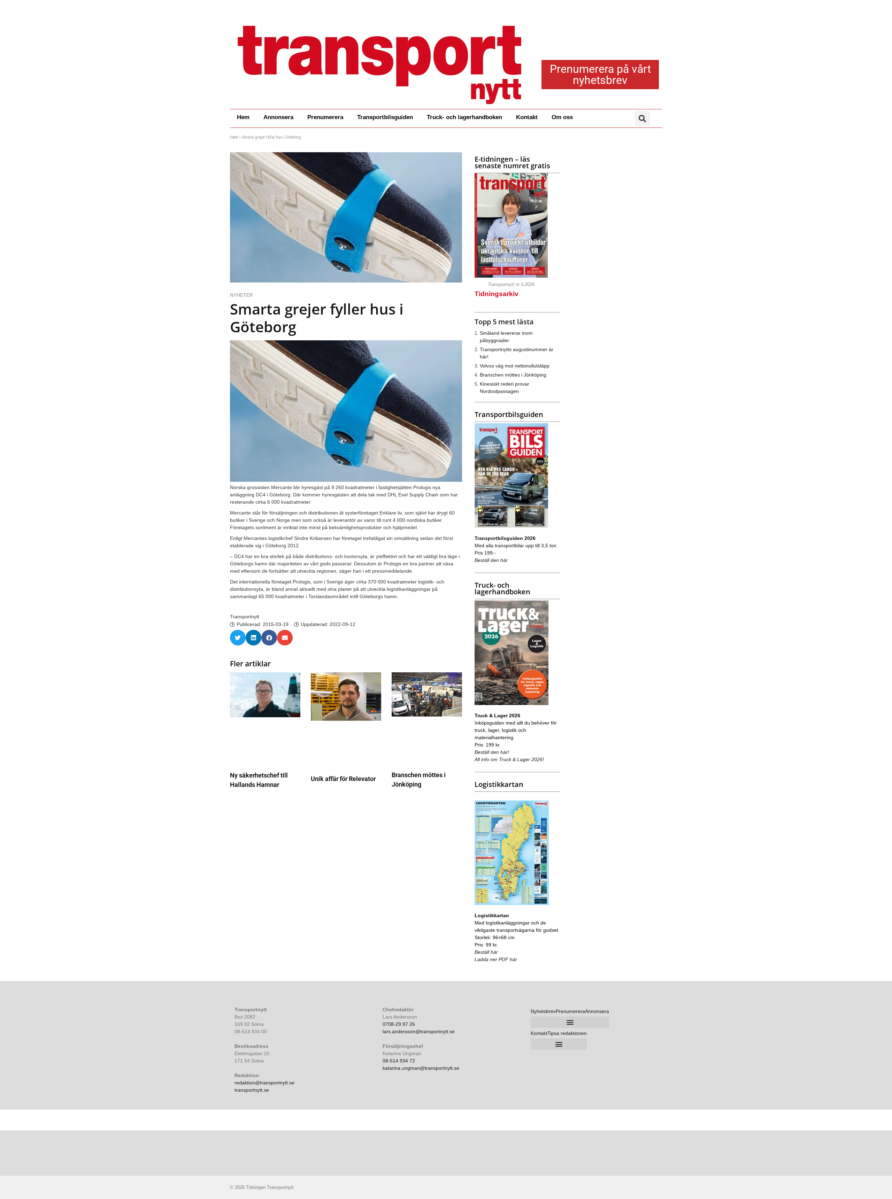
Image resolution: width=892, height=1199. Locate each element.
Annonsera (278, 117)
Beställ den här (491, 560)
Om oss (562, 117)
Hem (243, 117)
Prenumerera (325, 117)
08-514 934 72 (399, 1060)
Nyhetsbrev (543, 1011)
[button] (642, 118)
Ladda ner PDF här (496, 959)
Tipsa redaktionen (567, 1033)
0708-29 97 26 (399, 1024)
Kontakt (527, 117)
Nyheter (241, 295)
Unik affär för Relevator (343, 778)
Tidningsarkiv (496, 293)
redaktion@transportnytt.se (264, 1082)
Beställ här (486, 952)
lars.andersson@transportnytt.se (419, 1031)
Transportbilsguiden (385, 117)
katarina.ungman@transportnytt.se (421, 1068)
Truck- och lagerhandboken (464, 117)
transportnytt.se (251, 1090)
